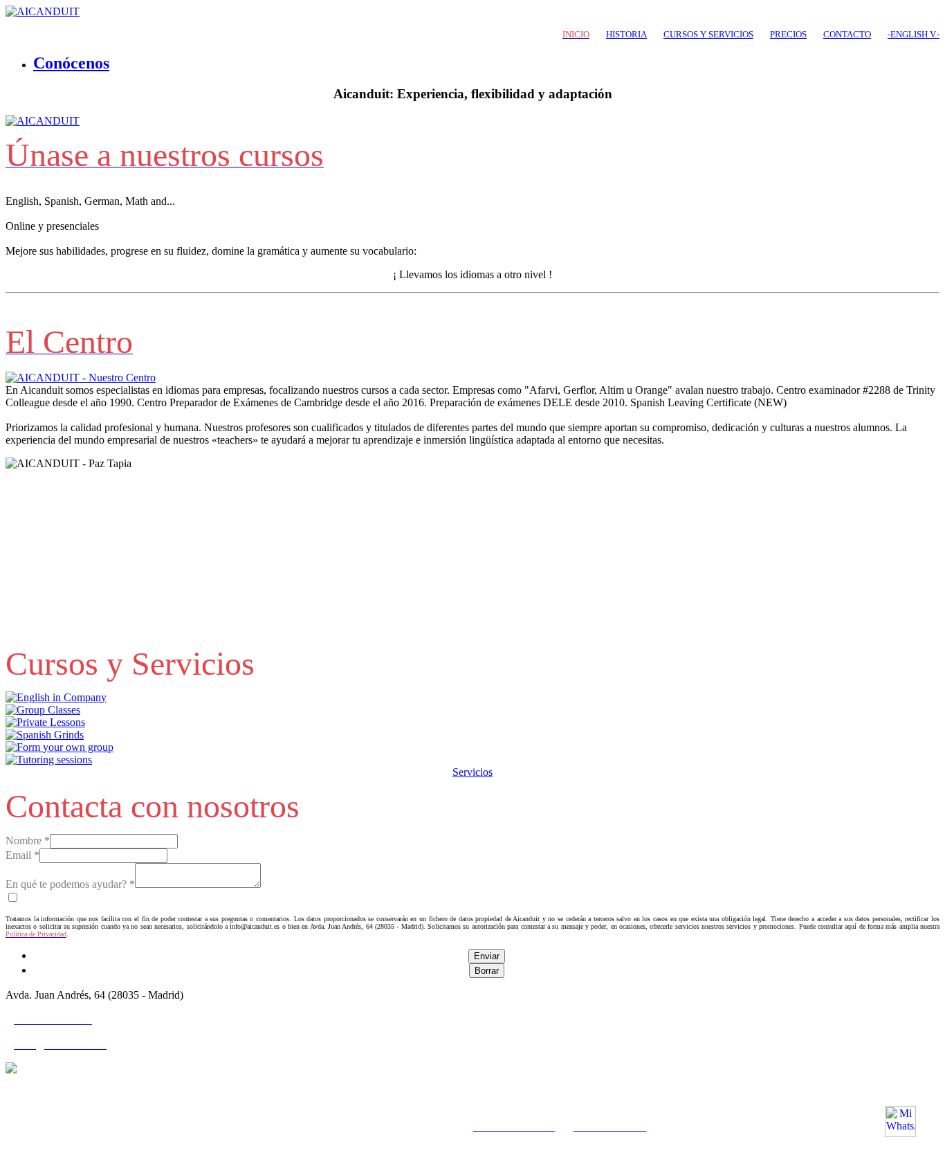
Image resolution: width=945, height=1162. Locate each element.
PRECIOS (788, 34)
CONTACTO (847, 34)
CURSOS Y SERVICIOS (708, 34)
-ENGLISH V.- (913, 34)
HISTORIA (626, 34)
